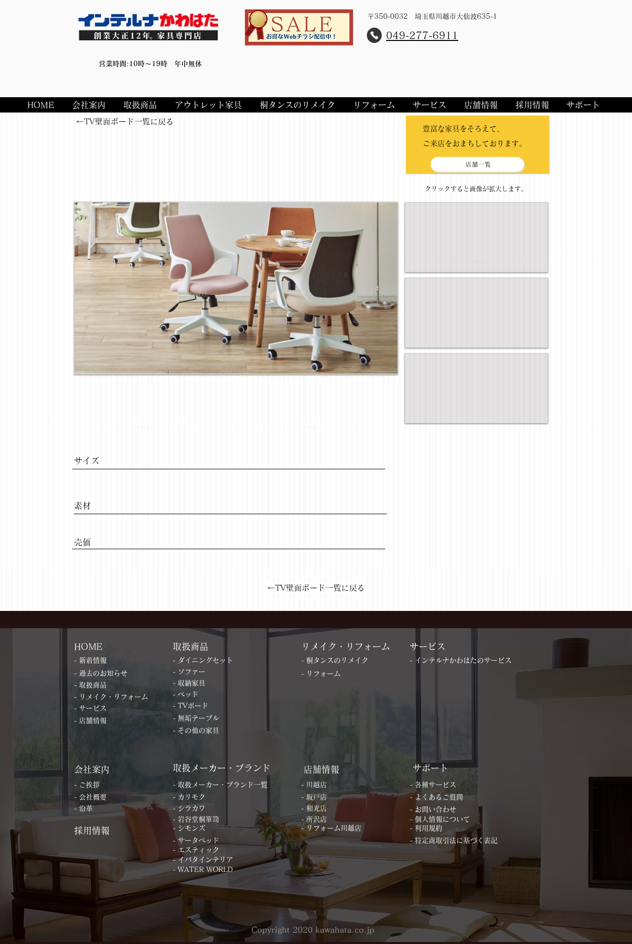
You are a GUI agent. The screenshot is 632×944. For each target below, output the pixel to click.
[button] (90, 105)
